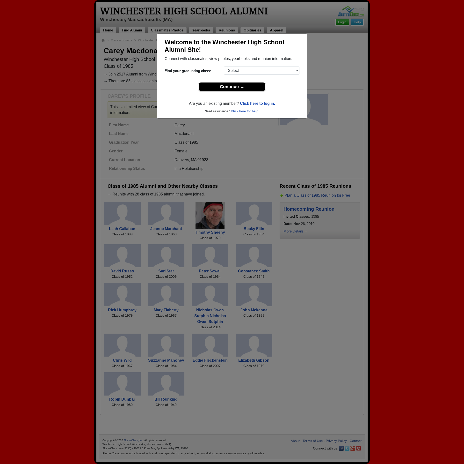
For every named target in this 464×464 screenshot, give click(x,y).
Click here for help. (245, 111)
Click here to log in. (257, 103)
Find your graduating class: (188, 71)
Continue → (232, 86)
